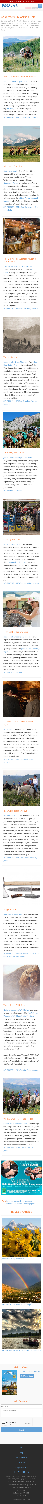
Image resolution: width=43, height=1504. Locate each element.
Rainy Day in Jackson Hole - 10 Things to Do (19, 1304)
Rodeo (19, 1203)
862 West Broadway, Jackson (27, 308)
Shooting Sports (29, 1203)
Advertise (21, 1463)
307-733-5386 (8, 117)
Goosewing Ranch (10, 171)
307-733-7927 (8, 583)
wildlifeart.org (28, 1016)
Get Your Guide (27, 1376)
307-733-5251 (8, 207)
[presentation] (17, 1422)
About (22, 1448)
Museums (28, 1201)
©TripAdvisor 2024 (21, 1468)
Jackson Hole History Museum (15, 362)
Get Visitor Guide (21, 1458)
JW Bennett (7, 729)
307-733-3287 (8, 308)
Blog (21, 1453)
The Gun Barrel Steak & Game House (17, 266)
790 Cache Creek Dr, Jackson (27, 117)
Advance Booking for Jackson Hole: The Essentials (21, 1350)
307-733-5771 (8, 1070)
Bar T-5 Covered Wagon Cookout (16, 81)
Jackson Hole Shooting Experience (16, 637)
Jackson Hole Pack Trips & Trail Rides (17, 457)
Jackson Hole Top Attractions (13, 1259)
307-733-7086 (8, 1148)
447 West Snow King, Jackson (27, 583)
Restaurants (11, 1203)
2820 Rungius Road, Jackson (27, 1070)
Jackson (19, 490)
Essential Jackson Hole (15, 1201)
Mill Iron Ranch (9, 816)
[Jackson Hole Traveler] (9, 6)
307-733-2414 (8, 401)
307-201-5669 (8, 759)
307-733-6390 (8, 858)
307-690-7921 (8, 673)
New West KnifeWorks (12, 914)
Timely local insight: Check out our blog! (21, 1)
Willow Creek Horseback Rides (15, 1124)
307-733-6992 (8, 490)
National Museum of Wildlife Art (16, 1010)
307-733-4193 (8, 953)
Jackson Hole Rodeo (11, 544)
